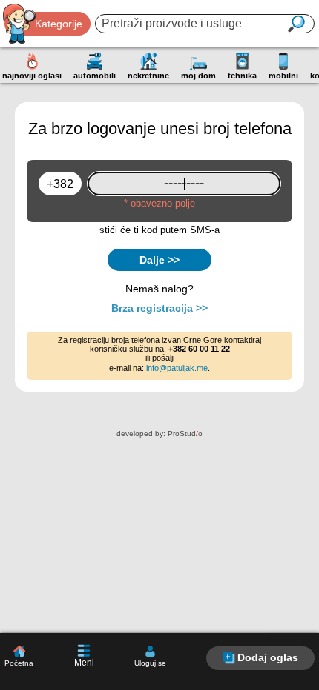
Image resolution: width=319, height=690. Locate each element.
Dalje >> (159, 260)
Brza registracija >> (159, 308)
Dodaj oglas (267, 657)
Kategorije (58, 24)
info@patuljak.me (177, 368)
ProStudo (185, 433)
